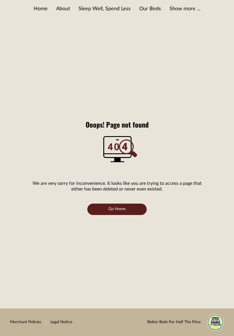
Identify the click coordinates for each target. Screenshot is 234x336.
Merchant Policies (25, 322)
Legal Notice (61, 322)
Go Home (117, 209)
